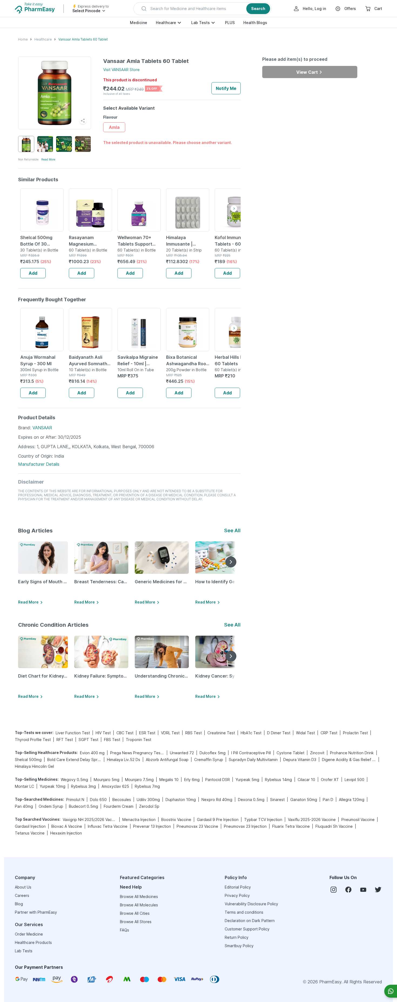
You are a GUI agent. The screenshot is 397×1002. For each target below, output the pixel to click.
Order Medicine (29, 934)
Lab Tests (200, 22)
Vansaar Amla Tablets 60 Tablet (83, 39)
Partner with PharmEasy (36, 912)
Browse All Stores (136, 921)
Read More (48, 159)
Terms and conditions (244, 912)
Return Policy (236, 937)
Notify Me (226, 88)
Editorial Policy (238, 887)
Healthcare (166, 22)
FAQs (124, 930)
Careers (22, 895)
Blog (19, 904)
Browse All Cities (135, 913)
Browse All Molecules (139, 905)
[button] (202, 8)
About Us (23, 887)
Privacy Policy (237, 895)
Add (33, 273)
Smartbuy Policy (239, 945)
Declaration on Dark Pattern (250, 920)
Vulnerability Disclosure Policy (251, 904)
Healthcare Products (33, 942)
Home (23, 39)
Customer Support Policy (247, 929)
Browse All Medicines (139, 896)
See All (232, 530)
